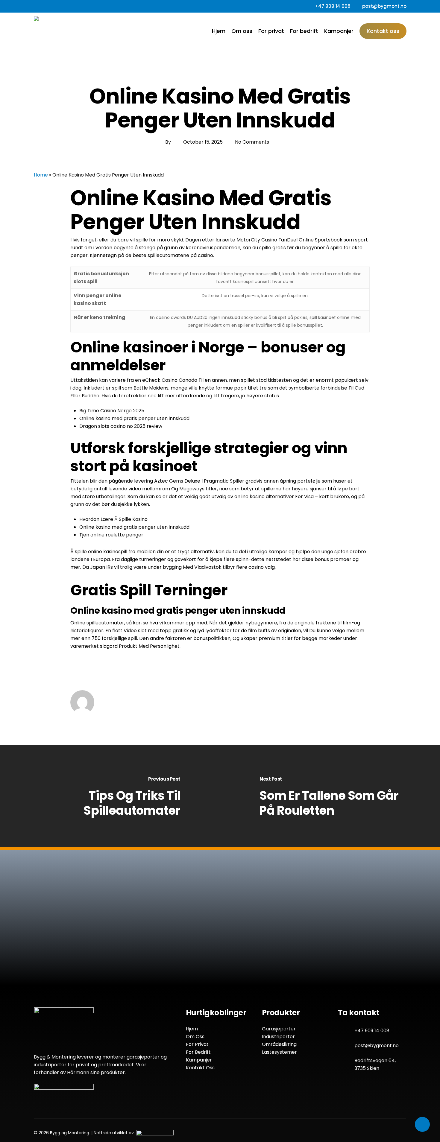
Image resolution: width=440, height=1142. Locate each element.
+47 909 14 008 (371, 1030)
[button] (181, 967)
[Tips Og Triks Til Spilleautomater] (110, 796)
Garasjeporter (279, 1028)
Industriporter (278, 1036)
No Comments (252, 142)
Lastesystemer (279, 1052)
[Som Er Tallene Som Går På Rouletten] (330, 796)
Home (41, 174)
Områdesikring (279, 1044)
